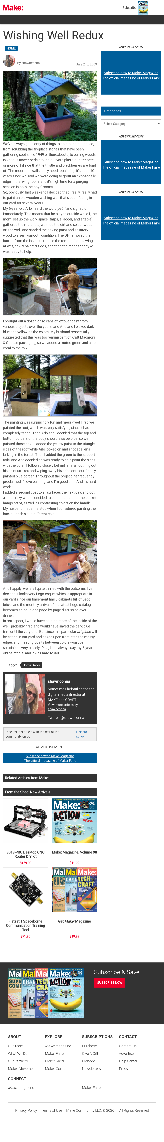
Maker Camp (55, 1068)
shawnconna (59, 681)
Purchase (89, 1045)
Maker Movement (22, 1068)
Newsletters (91, 1068)
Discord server (81, 734)
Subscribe (129, 7)
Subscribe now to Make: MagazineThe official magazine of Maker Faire (50, 758)
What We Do (17, 1053)
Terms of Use (51, 1110)
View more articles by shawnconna (63, 706)
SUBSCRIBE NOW (109, 982)
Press (123, 1068)
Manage (88, 1061)
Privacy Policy (26, 1110)
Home (11, 48)
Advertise (126, 1053)
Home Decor (31, 665)
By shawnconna (28, 63)
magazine (58, 1045)
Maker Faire (54, 1053)
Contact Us (128, 1045)
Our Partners (18, 1061)
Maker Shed (54, 1061)
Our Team (15, 1045)
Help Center (128, 1061)
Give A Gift (90, 1053)
